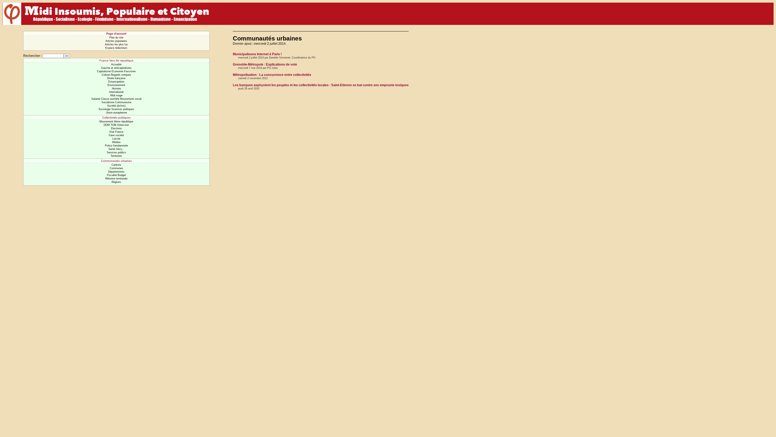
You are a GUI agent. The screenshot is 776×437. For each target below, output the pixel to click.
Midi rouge (116, 95)
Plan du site (116, 37)
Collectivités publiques (116, 117)
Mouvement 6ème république (116, 121)
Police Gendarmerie (116, 145)
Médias (116, 142)
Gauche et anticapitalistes (116, 67)
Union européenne (116, 112)
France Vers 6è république (116, 60)
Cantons (116, 164)
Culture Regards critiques (116, 74)
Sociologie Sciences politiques (116, 109)
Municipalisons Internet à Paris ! (257, 54)
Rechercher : (32, 55)
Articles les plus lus (116, 44)
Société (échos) (116, 105)
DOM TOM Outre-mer (116, 124)
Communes (116, 168)
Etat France (116, 131)
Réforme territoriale (116, 178)
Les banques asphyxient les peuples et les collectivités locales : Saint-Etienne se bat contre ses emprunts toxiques (321, 85)
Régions (116, 181)
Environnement (116, 85)
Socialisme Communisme (116, 102)
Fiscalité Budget (116, 175)
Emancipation (116, 81)
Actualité (116, 64)
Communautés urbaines (116, 160)
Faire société (116, 135)
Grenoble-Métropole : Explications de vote (265, 64)
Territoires (116, 155)
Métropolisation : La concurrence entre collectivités (272, 74)
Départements (116, 171)
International (116, 91)
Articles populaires (116, 40)
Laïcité (116, 138)
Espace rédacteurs (116, 47)
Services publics (116, 152)
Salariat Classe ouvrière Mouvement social (116, 98)
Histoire (116, 88)
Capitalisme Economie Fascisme (116, 71)
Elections (116, 128)
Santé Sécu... (116, 149)
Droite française (116, 78)
